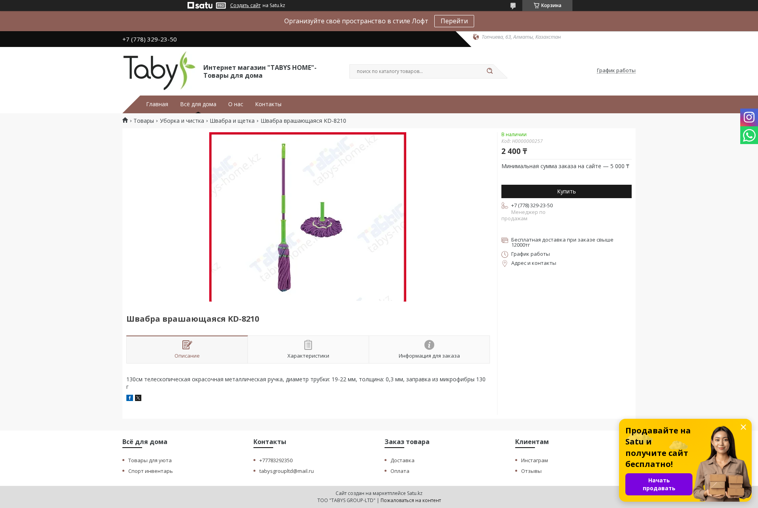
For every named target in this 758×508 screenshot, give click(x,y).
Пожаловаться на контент (411, 500)
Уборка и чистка (182, 120)
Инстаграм (534, 460)
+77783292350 (276, 460)
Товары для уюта (150, 460)
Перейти (454, 21)
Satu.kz (414, 493)
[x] (138, 399)
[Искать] (489, 71)
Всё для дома (198, 104)
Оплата (399, 470)
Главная (157, 104)
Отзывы (531, 470)
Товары (143, 120)
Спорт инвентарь (150, 470)
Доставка (402, 460)
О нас (235, 104)
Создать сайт (245, 5)
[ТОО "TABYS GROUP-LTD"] (159, 70)
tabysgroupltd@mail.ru (286, 470)
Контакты (268, 104)
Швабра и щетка (232, 120)
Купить (566, 191)
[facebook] (129, 399)
